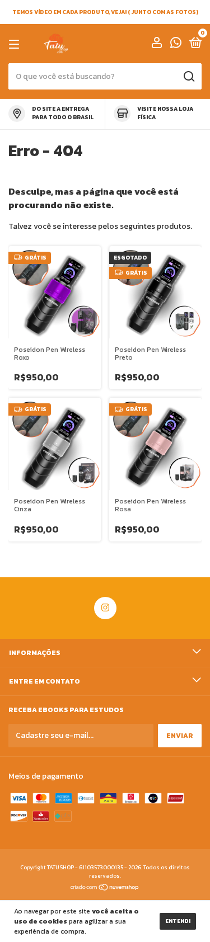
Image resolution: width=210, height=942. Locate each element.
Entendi (177, 921)
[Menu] (16, 44)
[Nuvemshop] (105, 888)
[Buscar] (188, 77)
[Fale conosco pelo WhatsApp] (175, 44)
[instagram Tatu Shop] (105, 608)
